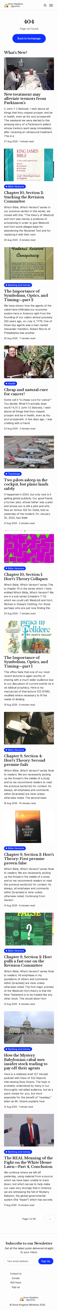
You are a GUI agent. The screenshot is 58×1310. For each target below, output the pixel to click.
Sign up (16, 1287)
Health (11, 383)
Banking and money (19, 285)
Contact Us (16, 1273)
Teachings (14, 473)
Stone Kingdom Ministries (25, 1304)
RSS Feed (15, 1282)
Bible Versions (16, 186)
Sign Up (45, 1261)
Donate (16, 1278)
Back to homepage (29, 38)
